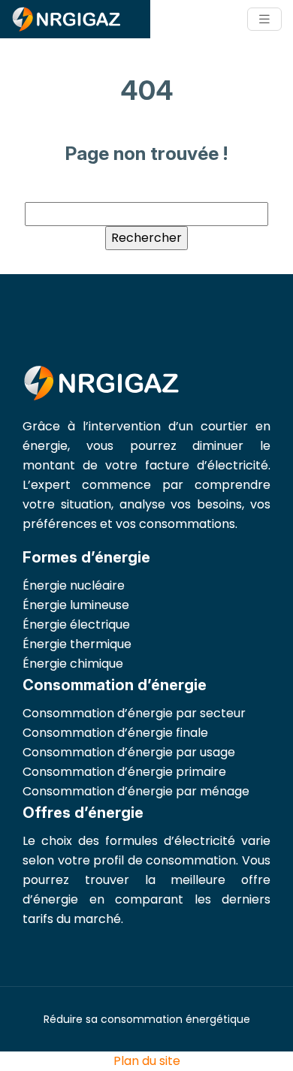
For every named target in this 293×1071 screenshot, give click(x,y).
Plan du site (146, 1060)
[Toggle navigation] (264, 19)
